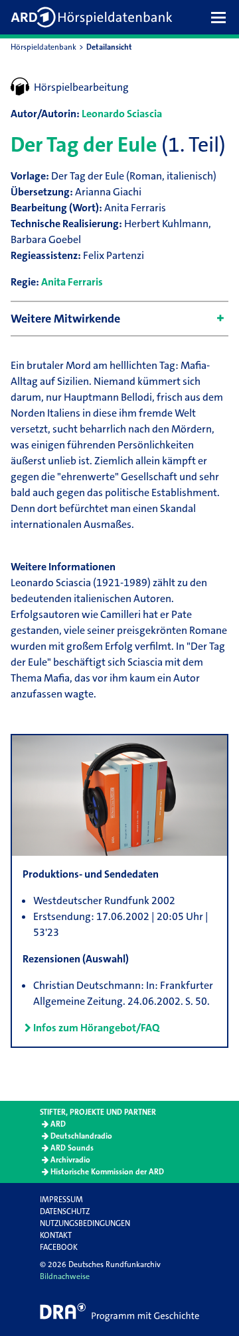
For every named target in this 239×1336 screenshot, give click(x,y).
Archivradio (70, 1160)
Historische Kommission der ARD (107, 1171)
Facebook (59, 1247)
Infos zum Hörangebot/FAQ (96, 1028)
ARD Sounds (72, 1148)
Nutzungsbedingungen (85, 1223)
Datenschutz (65, 1211)
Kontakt (56, 1235)
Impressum (61, 1199)
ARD (58, 1124)
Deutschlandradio (81, 1136)
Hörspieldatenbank (43, 47)
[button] (221, 17)
